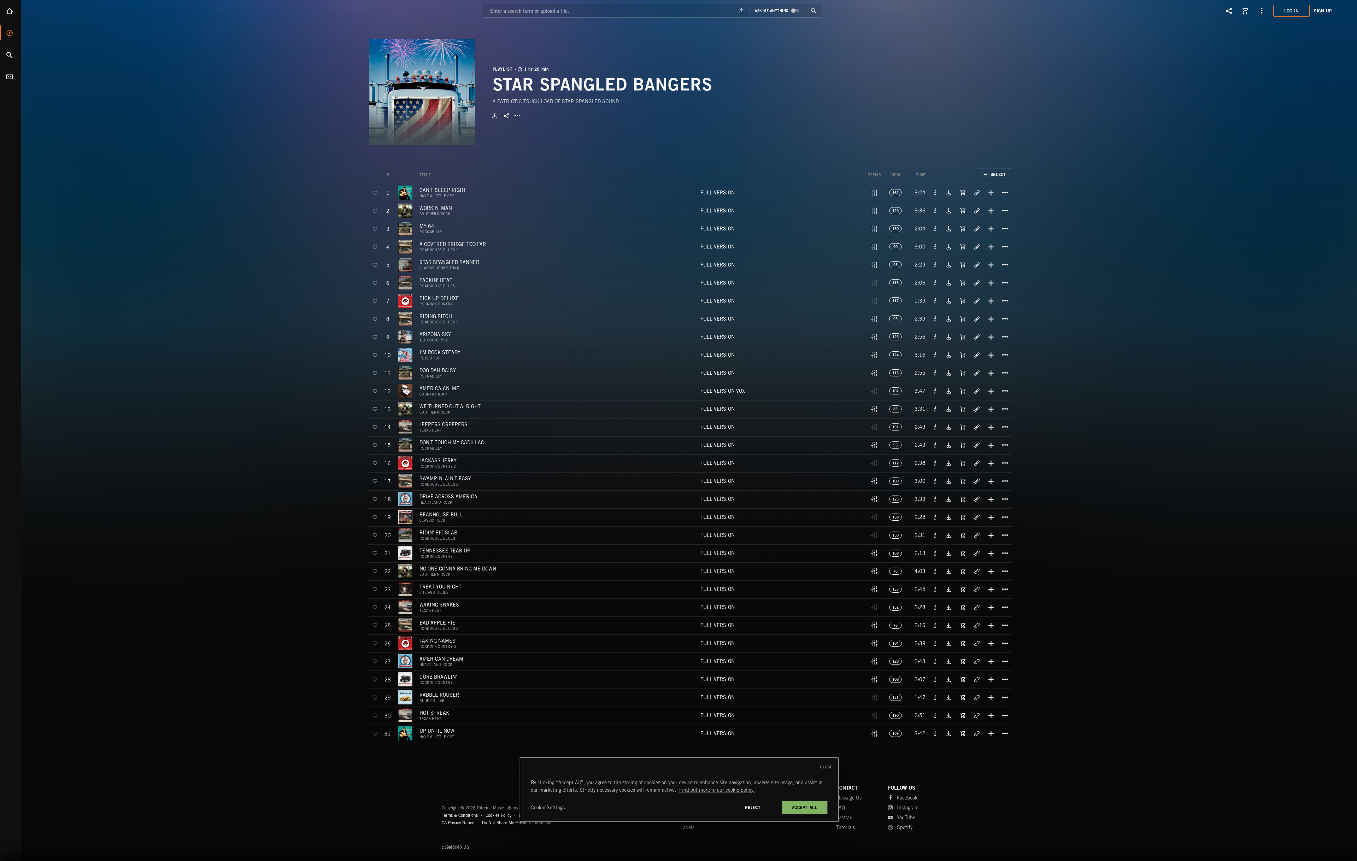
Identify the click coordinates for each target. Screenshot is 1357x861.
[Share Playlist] (506, 115)
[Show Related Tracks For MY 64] (976, 228)
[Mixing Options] (874, 192)
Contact (10, 76)
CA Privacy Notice (458, 822)
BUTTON (517, 115)
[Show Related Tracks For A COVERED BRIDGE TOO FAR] (976, 246)
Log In (1291, 10)
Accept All (805, 807)
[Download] (494, 116)
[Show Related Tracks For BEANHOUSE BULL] (976, 517)
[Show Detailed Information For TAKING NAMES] (935, 643)
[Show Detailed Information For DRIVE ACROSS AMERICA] (935, 499)
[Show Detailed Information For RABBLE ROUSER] (935, 697)
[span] (442, 193)
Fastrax (844, 817)
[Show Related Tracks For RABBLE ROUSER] (976, 697)
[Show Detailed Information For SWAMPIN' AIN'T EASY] (935, 481)
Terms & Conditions (460, 815)
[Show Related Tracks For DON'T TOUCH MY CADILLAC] (976, 445)
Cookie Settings (548, 807)
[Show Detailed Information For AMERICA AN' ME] (935, 391)
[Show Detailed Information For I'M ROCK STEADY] (935, 355)
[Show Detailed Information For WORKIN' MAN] (935, 210)
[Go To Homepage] (60, 10)
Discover (10, 32)
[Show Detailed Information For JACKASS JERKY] (935, 463)
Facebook (907, 798)
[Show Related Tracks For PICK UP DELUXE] (976, 300)
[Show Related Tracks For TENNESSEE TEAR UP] (976, 553)
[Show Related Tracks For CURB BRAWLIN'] (976, 679)
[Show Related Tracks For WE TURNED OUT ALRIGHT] (976, 409)
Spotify (904, 827)
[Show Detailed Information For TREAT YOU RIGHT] (935, 589)
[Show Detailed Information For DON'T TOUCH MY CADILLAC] (935, 445)
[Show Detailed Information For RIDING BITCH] (935, 319)
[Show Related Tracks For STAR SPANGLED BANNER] (976, 264)
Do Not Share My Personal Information (518, 822)
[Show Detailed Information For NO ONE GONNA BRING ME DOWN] (935, 571)
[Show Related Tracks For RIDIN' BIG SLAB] (976, 535)
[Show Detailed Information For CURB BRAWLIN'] (935, 679)
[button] (422, 92)
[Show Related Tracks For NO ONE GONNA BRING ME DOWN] (976, 571)
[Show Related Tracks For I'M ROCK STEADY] (976, 355)
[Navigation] (1261, 11)
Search (10, 54)
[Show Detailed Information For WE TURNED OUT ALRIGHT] (935, 409)
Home (10, 11)
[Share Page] (1229, 11)
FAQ (840, 807)
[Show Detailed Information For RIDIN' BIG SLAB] (935, 535)
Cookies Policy (498, 815)
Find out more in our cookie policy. (717, 790)
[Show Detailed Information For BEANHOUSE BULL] (935, 517)
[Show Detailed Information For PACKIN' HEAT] (935, 282)
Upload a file (741, 10)
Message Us (849, 798)
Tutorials (845, 827)
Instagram (908, 807)
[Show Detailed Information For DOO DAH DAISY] (935, 373)
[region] (679, 789)
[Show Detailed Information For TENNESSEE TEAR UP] (935, 553)
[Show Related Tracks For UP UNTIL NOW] (976, 733)
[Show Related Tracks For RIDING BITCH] (976, 319)
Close (826, 767)
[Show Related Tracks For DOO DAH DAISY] (976, 373)
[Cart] (1245, 11)
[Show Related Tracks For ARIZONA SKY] (976, 337)
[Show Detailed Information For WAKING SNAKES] (935, 607)
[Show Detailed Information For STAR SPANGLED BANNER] (935, 264)
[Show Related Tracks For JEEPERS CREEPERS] (976, 427)
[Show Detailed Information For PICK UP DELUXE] (935, 300)
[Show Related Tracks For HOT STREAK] (976, 715)
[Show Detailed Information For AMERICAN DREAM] (935, 661)
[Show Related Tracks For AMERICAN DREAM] (976, 661)
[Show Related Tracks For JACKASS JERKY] (976, 463)
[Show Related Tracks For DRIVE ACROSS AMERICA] (976, 499)
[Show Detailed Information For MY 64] (935, 228)
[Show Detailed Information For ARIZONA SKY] (935, 337)
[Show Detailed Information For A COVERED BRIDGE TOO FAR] (935, 246)
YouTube (906, 817)
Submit (813, 10)
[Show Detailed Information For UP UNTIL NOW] (935, 733)
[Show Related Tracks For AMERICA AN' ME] (976, 391)
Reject (753, 807)
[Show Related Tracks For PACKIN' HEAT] (976, 282)
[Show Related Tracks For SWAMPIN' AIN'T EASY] (976, 481)
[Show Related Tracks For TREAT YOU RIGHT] (976, 589)
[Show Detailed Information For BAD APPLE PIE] (935, 625)
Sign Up (1323, 10)
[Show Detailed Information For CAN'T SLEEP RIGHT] (935, 192)
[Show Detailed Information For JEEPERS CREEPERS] (935, 427)
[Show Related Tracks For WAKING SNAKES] (976, 607)
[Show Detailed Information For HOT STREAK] (935, 715)
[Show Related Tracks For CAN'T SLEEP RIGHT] (976, 192)
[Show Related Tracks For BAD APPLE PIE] (976, 625)
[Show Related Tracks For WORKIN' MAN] (976, 210)
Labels (687, 827)
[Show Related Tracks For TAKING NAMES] (976, 643)
